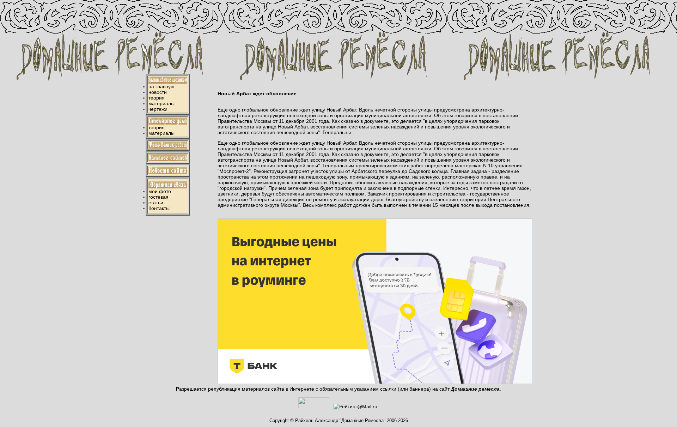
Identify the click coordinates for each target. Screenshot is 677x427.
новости (157, 92)
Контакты (159, 208)
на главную (161, 86)
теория (156, 98)
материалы (161, 103)
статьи (155, 202)
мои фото (159, 191)
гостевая (158, 197)
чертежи (157, 109)
